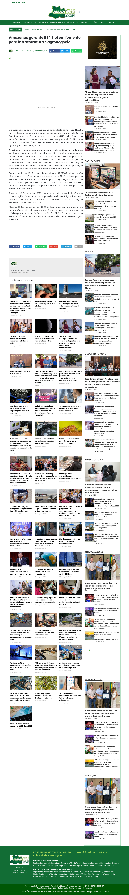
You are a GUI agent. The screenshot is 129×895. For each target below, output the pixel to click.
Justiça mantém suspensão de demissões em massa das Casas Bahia (20, 666)
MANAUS (84, 22)
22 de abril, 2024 (99, 641)
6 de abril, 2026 (98, 451)
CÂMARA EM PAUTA (73, 22)
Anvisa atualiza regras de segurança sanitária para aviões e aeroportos (45, 508)
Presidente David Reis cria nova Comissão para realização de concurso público (106, 525)
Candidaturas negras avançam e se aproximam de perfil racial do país (21, 508)
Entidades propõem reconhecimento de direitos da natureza (43, 695)
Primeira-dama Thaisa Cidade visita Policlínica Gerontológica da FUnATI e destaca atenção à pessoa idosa (21, 602)
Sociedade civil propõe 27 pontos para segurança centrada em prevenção (45, 600)
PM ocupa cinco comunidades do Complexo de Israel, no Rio (70, 476)
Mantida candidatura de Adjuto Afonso (20, 372)
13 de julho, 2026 (90, 495)
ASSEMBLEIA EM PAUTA (57, 22)
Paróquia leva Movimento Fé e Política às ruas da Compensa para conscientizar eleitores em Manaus (21, 635)
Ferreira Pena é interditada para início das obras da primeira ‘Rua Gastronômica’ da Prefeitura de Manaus (100, 284)
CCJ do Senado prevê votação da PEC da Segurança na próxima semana (19, 409)
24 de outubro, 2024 (100, 615)
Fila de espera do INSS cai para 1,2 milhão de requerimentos (69, 541)
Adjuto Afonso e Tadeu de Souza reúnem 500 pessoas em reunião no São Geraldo (20, 542)
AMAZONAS (16, 22)
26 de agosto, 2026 (91, 102)
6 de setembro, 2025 (100, 508)
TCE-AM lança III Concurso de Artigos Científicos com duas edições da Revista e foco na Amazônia (46, 666)
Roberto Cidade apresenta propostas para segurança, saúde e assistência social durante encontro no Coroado (70, 511)
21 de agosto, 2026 (99, 232)
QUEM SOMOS (111, 22)
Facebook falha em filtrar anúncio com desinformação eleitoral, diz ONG (70, 601)
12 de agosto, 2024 (99, 628)
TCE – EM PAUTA (43, 22)
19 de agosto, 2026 (91, 389)
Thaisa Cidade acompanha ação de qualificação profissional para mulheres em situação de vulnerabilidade (69, 342)
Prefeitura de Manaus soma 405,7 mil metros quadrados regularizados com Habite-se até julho (20, 696)
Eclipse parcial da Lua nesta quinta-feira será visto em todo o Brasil (44, 338)
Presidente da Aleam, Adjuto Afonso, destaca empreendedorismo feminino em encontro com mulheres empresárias (102, 383)
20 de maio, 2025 (99, 530)
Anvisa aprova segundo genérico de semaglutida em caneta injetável (69, 665)
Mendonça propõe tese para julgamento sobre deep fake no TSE (44, 441)
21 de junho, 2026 (99, 604)
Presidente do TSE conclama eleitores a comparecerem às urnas (20, 571)
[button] (54, 50)
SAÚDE (103, 22)
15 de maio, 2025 (99, 543)
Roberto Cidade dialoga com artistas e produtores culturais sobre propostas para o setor (46, 477)
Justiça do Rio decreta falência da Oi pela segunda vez (44, 571)
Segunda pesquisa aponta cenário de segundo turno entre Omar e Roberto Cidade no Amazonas (46, 542)
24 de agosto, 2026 (100, 219)
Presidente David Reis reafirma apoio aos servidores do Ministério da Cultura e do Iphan (106, 514)
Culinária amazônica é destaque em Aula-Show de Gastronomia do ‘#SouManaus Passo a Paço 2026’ (45, 410)
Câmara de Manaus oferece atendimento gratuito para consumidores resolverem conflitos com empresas (101, 488)
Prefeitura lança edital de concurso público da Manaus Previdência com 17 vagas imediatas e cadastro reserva (70, 635)
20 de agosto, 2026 (100, 243)
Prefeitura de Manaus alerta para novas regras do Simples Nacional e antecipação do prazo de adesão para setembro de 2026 (21, 444)
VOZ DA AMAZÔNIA (30, 22)
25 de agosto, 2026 (100, 152)
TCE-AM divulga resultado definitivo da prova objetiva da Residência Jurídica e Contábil (105, 227)
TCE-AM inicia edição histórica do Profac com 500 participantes (44, 632)
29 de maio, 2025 (99, 519)
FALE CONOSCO (18, 2)
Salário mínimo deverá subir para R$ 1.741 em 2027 (21, 725)
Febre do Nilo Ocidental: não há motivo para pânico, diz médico (69, 441)
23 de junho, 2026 (91, 591)
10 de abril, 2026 (99, 418)
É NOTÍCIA (94, 22)
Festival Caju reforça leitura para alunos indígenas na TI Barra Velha (19, 339)
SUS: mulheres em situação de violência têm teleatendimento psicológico (70, 696)
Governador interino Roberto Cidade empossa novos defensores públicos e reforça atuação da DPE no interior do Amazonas (105, 411)
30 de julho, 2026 (99, 403)
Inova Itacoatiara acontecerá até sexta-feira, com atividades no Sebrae (106, 610)
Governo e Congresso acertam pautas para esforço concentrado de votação (69, 304)
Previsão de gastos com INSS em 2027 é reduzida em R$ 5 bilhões (69, 571)
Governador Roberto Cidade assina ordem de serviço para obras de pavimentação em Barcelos (101, 586)
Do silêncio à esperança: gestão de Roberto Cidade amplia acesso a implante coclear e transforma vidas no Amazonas (21, 478)
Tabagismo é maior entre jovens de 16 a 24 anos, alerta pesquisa (70, 408)
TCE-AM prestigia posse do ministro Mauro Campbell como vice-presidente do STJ (106, 238)
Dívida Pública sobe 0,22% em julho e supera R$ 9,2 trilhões (45, 303)
